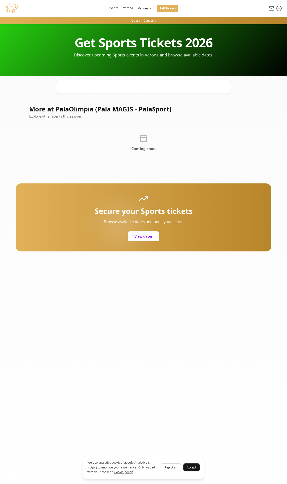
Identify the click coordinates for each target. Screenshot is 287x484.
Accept (191, 467)
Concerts (150, 20)
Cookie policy (123, 472)
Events (113, 8)
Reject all (171, 467)
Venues (143, 8)
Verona (128, 8)
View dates (143, 236)
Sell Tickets (168, 8)
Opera (135, 20)
